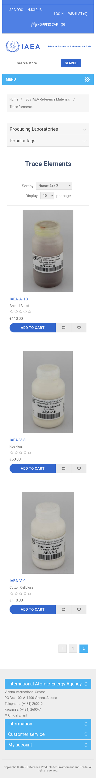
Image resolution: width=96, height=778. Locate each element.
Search (71, 63)
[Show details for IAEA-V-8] (48, 392)
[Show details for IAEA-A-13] (48, 251)
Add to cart (33, 328)
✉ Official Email (16, 715)
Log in (59, 14)
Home (14, 99)
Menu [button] (11, 79)
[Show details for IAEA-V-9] (48, 533)
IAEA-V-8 (18, 440)
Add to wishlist (78, 327)
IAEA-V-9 (18, 580)
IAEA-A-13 (19, 299)
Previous (62, 649)
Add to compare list (63, 327)
